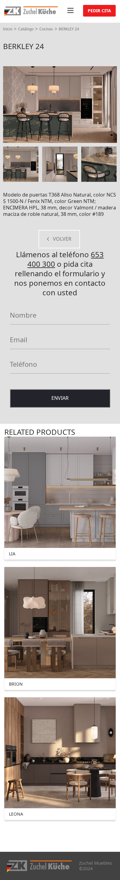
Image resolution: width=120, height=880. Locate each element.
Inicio (7, 29)
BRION (16, 684)
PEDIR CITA (99, 10)
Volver (62, 238)
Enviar (60, 398)
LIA (12, 554)
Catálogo (26, 29)
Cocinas (46, 29)
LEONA (16, 814)
